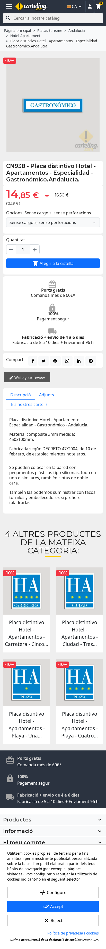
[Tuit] (43, 361)
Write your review (29, 377)
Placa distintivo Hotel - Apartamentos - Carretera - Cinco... (26, 633)
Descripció (20, 395)
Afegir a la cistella (53, 263)
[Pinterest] (55, 361)
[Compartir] (32, 361)
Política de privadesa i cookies (73, 933)
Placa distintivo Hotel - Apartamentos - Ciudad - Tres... (79, 633)
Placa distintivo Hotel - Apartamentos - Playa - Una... (26, 724)
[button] (89, 6)
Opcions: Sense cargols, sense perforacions (48, 212)
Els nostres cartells (29, 404)
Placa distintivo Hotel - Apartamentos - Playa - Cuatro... (79, 724)
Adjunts (46, 395)
